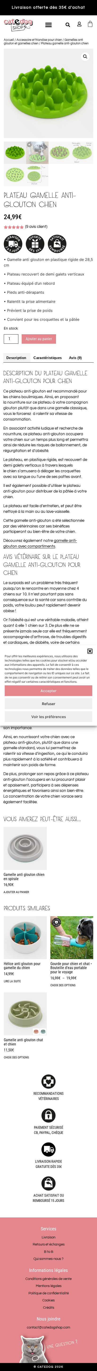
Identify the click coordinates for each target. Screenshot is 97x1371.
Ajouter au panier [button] (16, 892)
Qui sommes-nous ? (48, 1259)
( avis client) (36, 227)
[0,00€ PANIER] (90, 24)
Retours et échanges (49, 1244)
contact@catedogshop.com (48, 1327)
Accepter (48, 690)
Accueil (9, 40)
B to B (48, 1252)
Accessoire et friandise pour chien (39, 40)
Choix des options (63, 985)
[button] (90, 651)
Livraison (48, 1237)
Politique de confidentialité (48, 1293)
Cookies (48, 1300)
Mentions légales (48, 1286)
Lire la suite (12, 981)
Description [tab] (16, 358)
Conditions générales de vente (48, 1279)
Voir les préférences (48, 716)
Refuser (48, 703)
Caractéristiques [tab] (47, 358)
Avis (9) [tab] (75, 358)
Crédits (48, 1307)
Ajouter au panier (39, 339)
